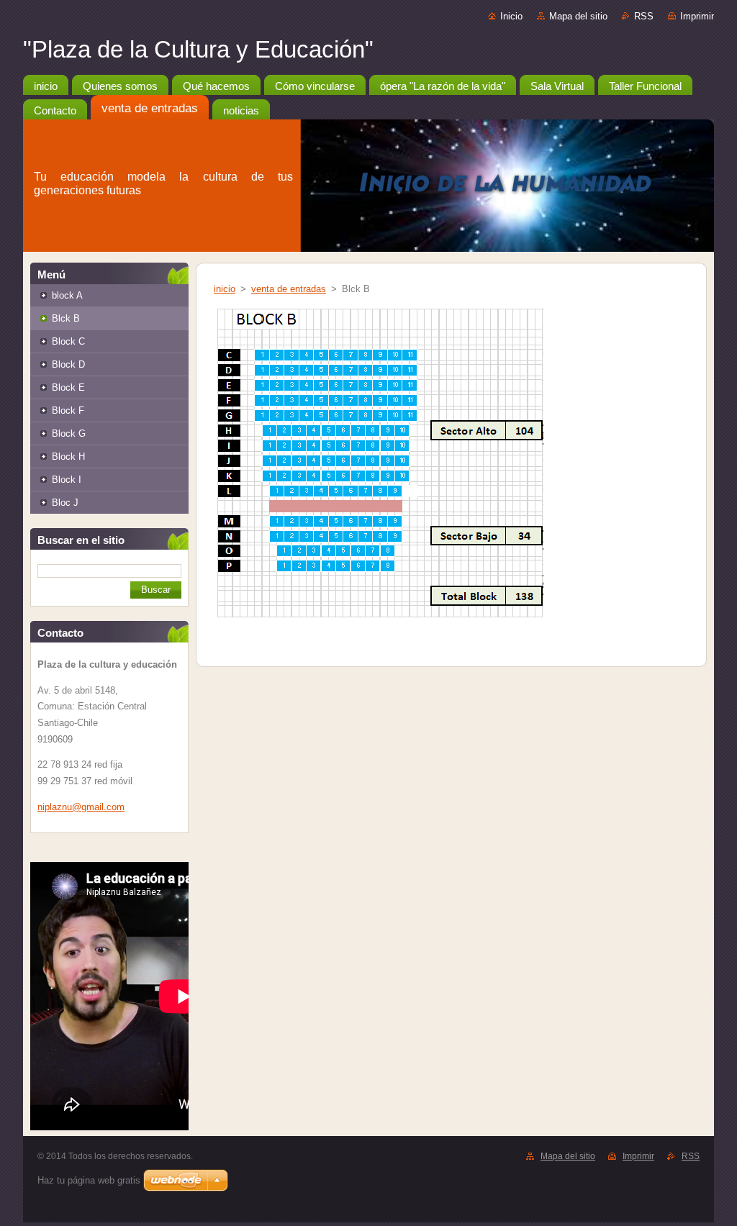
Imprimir (697, 16)
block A (67, 295)
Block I (66, 479)
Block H (68, 456)
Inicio (511, 16)
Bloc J (65, 502)
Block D (68, 364)
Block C (68, 341)
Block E (68, 387)
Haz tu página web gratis (88, 1180)
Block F (68, 410)
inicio (224, 288)
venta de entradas (288, 288)
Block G (69, 433)
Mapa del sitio (578, 16)
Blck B (66, 318)
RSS (644, 16)
